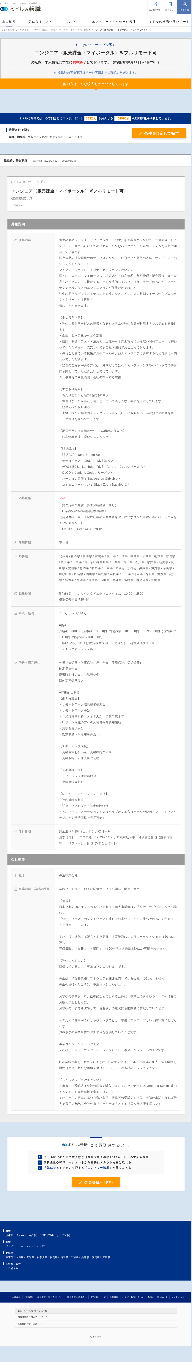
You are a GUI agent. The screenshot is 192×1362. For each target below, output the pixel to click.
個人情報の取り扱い (77, 1297)
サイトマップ (177, 1297)
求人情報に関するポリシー (50, 1297)
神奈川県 (42, 1257)
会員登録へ (98, 1182)
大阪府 (20, 1257)
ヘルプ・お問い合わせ (133, 1297)
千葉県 (75, 1257)
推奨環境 (114, 1297)
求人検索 (9, 21)
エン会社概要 (14, 1297)
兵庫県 (85, 1257)
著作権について (98, 1297)
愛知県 (30, 1257)
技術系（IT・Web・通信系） (22, 1235)
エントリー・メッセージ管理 (114, 21)
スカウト (72, 21)
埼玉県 (64, 1257)
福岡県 (54, 1257)
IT (43, 1246)
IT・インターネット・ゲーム (22, 1246)
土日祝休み (12, 1268)
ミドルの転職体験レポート (169, 21)
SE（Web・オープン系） (56, 1235)
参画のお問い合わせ (157, 1297)
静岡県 (96, 1257)
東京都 (9, 1257)
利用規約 (29, 1297)
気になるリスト (40, 21)
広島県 (106, 1257)
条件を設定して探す (161, 133)
